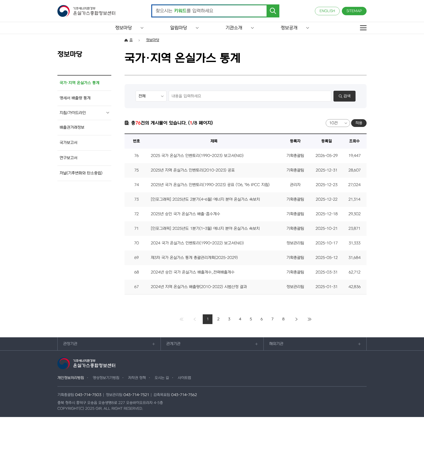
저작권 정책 (137, 378)
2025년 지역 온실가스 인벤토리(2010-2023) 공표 (193, 170)
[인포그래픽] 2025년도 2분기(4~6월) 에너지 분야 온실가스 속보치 (205, 199)
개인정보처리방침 (70, 378)
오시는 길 (162, 378)
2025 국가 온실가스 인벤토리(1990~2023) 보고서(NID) (197, 156)
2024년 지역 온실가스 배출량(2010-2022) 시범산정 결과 (199, 287)
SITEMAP (354, 11)
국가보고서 (68, 143)
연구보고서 (68, 158)
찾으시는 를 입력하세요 (184, 11)
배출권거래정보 (72, 127)
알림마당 (178, 27)
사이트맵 (184, 378)
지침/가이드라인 (73, 113)
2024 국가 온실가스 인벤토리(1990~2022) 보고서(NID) (197, 243)
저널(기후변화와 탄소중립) (81, 173)
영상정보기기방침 (106, 378)
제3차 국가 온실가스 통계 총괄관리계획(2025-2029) (194, 258)
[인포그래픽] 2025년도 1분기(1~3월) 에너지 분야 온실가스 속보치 (205, 228)
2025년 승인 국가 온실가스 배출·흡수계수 (185, 214)
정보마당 (123, 27)
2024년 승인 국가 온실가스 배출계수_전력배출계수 (193, 272)
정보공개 (289, 27)
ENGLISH (327, 11)
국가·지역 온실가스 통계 (79, 83)
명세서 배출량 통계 (75, 98)
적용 (358, 123)
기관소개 (233, 27)
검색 (346, 96)
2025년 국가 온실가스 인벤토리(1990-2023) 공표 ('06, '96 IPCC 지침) (210, 185)
